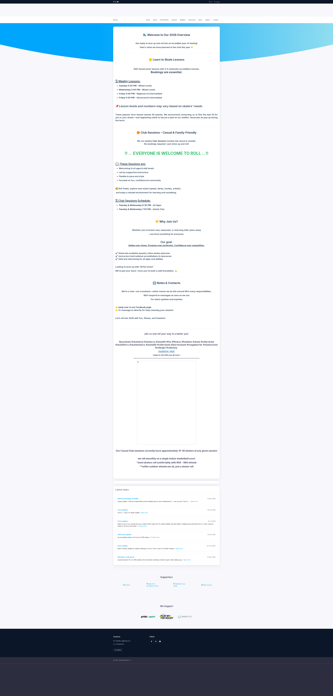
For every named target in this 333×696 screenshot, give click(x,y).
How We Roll (164, 20)
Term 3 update (123, 546)
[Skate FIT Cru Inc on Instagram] (115, 2)
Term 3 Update (123, 521)
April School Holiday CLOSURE (128, 499)
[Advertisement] (165, 680)
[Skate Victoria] (206, 585)
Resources (192, 20)
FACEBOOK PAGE (166, 351)
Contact (215, 20)
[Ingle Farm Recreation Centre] (153, 585)
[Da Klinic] (126, 585)
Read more (194, 501)
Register (182, 20)
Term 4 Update (123, 510)
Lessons (174, 20)
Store (200, 20)
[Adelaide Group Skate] (179, 585)
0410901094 (120, 644)
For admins (118, 650)
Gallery (207, 20)
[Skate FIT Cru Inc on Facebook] (113, 2)
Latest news (122, 489)
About (155, 20)
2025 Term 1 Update (124, 534)
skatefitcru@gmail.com (123, 641)
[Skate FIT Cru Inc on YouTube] (118, 2)
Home (148, 20)
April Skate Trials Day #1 (126, 557)
